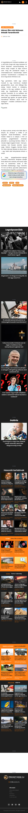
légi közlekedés (23, 662)
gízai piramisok (22, 620)
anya (2, 606)
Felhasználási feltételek (14, 790)
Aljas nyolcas (6, 185)
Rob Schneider (10, 533)
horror (17, 501)
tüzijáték (21, 713)
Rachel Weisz (17, 534)
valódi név (8, 553)
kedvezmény (7, 699)
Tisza (11, 730)
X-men (9, 502)
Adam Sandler (4, 533)
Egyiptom (16, 620)
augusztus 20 (17, 714)
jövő (17, 183)
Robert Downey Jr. (4, 486)
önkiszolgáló (3, 697)
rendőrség (17, 729)
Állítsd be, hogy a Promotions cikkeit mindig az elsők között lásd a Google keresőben (16, 175)
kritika (8, 517)
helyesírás (19, 569)
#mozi (16, 485)
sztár (4, 553)
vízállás (16, 699)
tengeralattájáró (8, 661)
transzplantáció (4, 604)
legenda (3, 662)
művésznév (3, 555)
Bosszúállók (3, 485)
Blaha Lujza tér (22, 729)
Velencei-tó (17, 677)
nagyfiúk (3, 534)
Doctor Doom (5, 501)
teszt (22, 569)
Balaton (2, 661)
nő (10, 604)
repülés (16, 661)
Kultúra (5, 183)
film (2, 501)
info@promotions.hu (15, 782)
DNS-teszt (17, 604)
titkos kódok (20, 661)
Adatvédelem (12, 795)
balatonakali (3, 678)
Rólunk (10, 792)
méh (9, 604)
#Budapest (17, 713)
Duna (16, 697)
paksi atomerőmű (20, 697)
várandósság (6, 606)
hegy (4, 589)
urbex (2, 677)
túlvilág (2, 620)
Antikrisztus (17, 590)
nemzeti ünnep (24, 714)
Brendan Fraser (23, 533)
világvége (17, 589)
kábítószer (21, 730)
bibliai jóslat (21, 589)
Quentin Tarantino (18, 185)
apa (6, 589)
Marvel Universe (9, 485)
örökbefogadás (18, 606)
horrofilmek (17, 486)
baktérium (6, 714)
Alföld (2, 730)
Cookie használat (13, 797)
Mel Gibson (18, 517)
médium (10, 620)
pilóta (24, 661)
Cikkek (11, 183)
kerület (8, 569)
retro (17, 553)
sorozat (10, 517)
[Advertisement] (14, 290)
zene (23, 553)
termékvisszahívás (7, 713)
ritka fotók (17, 622)
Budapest (5, 569)
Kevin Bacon (20, 485)
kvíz (2, 553)
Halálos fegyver (18, 518)
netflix (6, 534)
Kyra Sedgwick (22, 486)
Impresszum (11, 793)
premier (23, 501)
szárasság (17, 678)
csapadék (20, 699)
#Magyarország (4, 729)
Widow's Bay (3, 517)
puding (2, 714)
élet (5, 620)
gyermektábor (6, 677)
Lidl (2, 713)
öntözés (5, 730)
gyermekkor (21, 604)
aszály (21, 677)
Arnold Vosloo (23, 534)
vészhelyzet (17, 662)
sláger (20, 553)
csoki (12, 713)
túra (2, 589)
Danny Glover (24, 517)
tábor (11, 677)
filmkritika (17, 502)
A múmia (16, 533)
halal (7, 620)
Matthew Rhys (4, 518)
